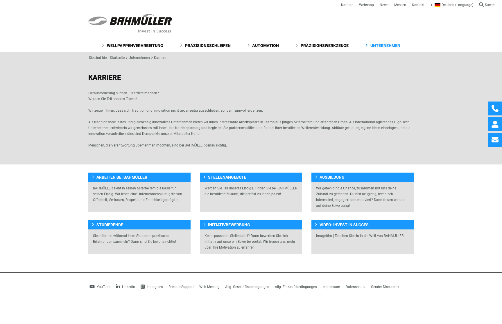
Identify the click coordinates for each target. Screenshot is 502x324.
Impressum (331, 287)
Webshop (366, 5)
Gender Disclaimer (385, 287)
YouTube (103, 287)
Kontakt (418, 5)
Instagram (154, 287)
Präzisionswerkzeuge (324, 45)
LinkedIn (128, 287)
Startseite (117, 58)
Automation (265, 45)
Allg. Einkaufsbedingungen (296, 287)
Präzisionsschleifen (207, 45)
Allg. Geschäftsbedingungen (247, 287)
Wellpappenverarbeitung (134, 45)
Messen (400, 5)
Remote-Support (181, 287)
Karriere (347, 5)
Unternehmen (385, 45)
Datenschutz (355, 287)
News (384, 5)
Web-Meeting (209, 287)
